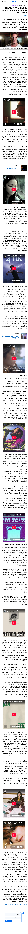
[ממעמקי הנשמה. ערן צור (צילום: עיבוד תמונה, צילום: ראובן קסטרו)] (14, 40)
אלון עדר (12, 904)
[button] (22, 1)
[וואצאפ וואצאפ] (5, 1)
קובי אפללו (21, 904)
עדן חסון (16, 904)
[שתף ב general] (2, 2)
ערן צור (25, 904)
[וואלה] (14, 1)
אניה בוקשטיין (8, 904)
